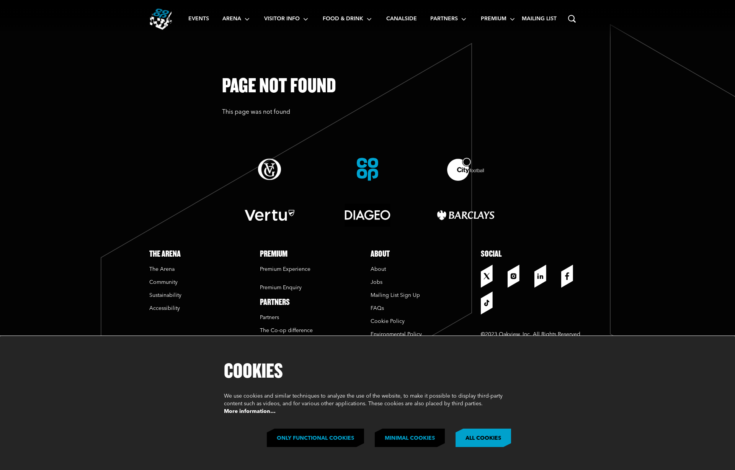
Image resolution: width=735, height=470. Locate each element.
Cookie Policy (388, 321)
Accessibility (164, 308)
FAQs (377, 308)
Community (163, 282)
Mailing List (539, 18)
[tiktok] (492, 302)
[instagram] (519, 276)
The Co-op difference (286, 330)
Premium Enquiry (281, 287)
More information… (250, 411)
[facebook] (572, 276)
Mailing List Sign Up (395, 295)
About (378, 269)
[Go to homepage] (160, 19)
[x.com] (492, 276)
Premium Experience (285, 269)
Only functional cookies (315, 438)
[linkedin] (545, 276)
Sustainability (166, 295)
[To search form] (572, 19)
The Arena (162, 269)
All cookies (483, 438)
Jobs (376, 282)
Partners (269, 317)
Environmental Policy (396, 334)
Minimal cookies (410, 438)
